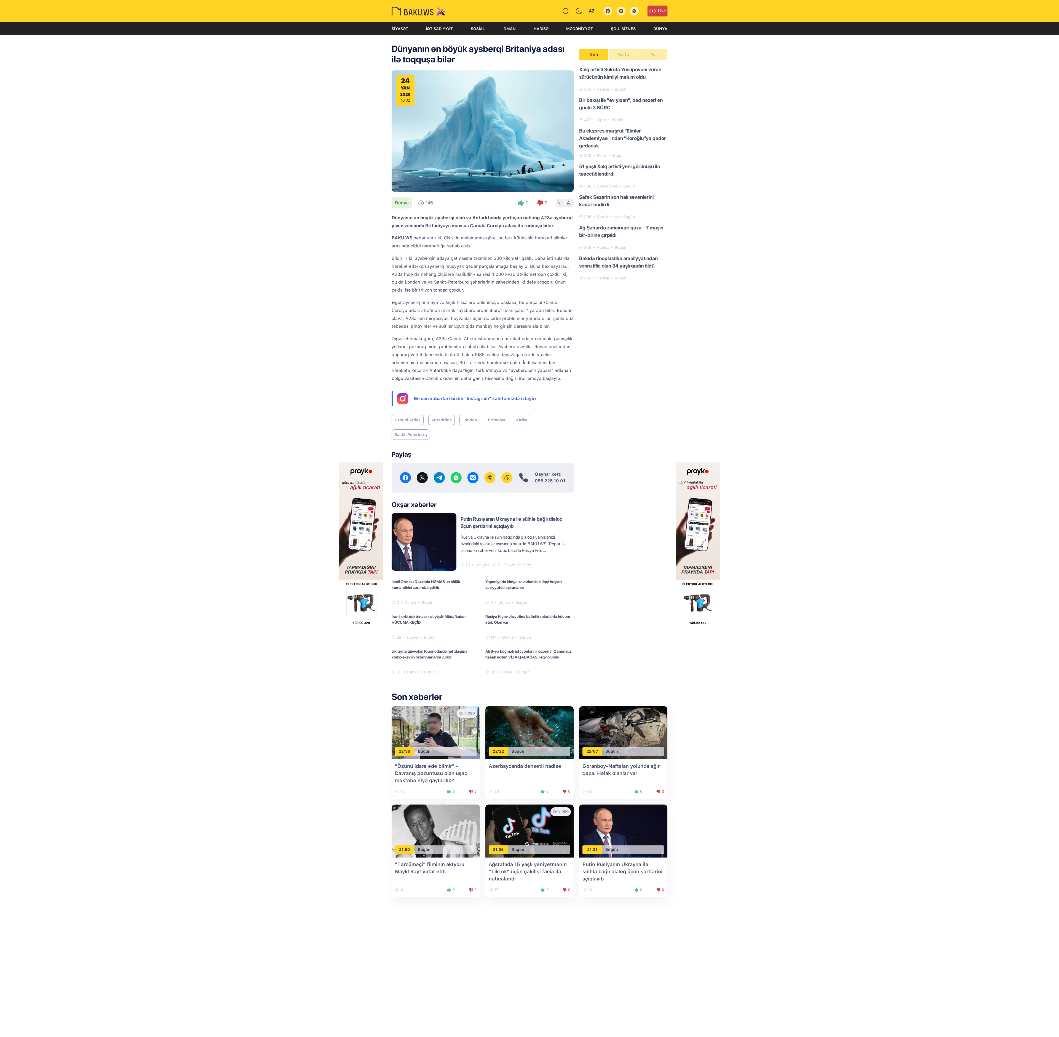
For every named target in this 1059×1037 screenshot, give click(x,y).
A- (559, 202)
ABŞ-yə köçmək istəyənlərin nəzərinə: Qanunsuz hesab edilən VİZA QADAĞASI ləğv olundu (528, 654)
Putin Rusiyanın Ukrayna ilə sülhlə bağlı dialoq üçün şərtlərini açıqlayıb (622, 871)
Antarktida (441, 420)
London (469, 420)
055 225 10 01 (550, 480)
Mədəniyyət (579, 29)
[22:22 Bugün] (529, 732)
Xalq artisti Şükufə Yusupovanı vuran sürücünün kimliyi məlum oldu (620, 73)
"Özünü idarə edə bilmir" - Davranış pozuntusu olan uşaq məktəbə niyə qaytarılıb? (431, 773)
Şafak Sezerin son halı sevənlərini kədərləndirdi (616, 200)
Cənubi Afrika (408, 420)
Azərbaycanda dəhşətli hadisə (525, 766)
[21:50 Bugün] (436, 830)
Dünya (660, 29)
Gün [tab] (593, 54)
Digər (601, 120)
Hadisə (541, 29)
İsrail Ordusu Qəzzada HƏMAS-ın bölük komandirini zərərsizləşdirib (426, 585)
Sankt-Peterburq (411, 434)
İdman (509, 29)
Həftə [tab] (623, 54)
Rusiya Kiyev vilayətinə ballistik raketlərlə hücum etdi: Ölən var (527, 619)
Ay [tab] (653, 54)
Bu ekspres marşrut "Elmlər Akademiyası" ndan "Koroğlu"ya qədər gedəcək (622, 138)
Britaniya (496, 420)
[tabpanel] (623, 173)
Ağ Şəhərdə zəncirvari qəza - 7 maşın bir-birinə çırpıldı (621, 231)
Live (662, 11)
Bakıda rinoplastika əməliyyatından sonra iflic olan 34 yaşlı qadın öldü (618, 262)
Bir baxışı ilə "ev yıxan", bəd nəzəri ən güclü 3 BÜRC (621, 103)
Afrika (521, 420)
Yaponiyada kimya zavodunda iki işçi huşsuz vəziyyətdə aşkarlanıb (523, 585)
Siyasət (400, 29)
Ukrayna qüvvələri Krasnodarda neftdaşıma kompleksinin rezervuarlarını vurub (429, 654)
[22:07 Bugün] (623, 732)
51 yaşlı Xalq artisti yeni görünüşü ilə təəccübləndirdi (619, 170)
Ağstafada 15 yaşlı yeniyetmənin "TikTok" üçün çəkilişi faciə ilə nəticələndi (528, 871)
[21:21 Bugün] (623, 830)
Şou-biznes (623, 29)
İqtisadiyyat (439, 29)
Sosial (478, 29)
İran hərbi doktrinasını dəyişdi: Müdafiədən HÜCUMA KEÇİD (429, 619)
